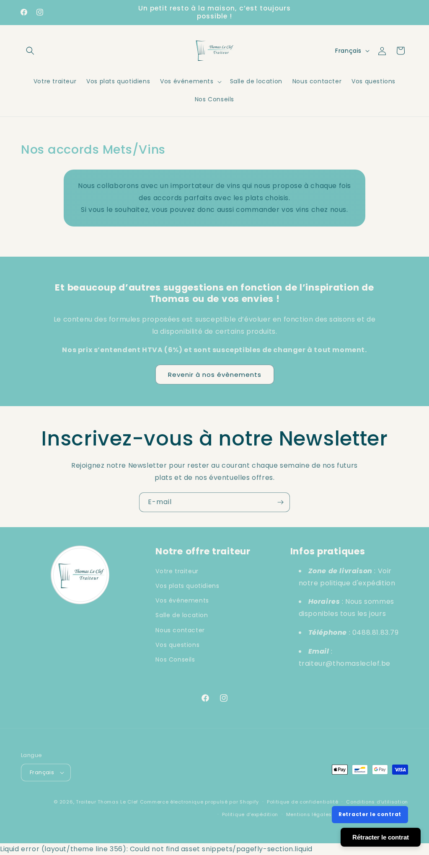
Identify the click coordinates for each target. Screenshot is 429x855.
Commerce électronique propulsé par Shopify (199, 801)
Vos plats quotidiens (187, 586)
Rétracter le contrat (380, 837)
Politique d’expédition (250, 814)
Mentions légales (309, 814)
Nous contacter (179, 630)
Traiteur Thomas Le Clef (107, 801)
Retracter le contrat (370, 814)
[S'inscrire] (280, 502)
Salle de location (181, 615)
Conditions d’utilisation (377, 801)
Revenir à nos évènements (214, 374)
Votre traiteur (176, 571)
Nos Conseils (175, 659)
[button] (30, 50)
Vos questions (177, 645)
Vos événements (182, 600)
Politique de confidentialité (303, 801)
